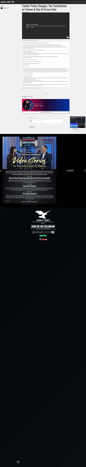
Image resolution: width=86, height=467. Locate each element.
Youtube (31, 96)
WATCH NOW (70, 170)
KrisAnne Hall (25, 96)
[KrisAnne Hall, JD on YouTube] (10, 8)
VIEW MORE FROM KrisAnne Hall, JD (45, 112)
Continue (77, 130)
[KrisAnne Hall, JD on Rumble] (12, 8)
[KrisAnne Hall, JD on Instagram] (11, 8)
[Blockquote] (41, 123)
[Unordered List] (39, 123)
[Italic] (34, 123)
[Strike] (37, 123)
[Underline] (36, 123)
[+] (46, 123)
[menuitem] (68, 2)
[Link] (43, 123)
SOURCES (2, 6)
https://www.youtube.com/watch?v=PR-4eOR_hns (34, 88)
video (28, 96)
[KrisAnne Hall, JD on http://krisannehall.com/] (13, 8)
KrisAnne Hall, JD (6, 8)
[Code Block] (42, 123)
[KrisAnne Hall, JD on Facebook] (9, 8)
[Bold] (33, 123)
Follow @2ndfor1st (43, 235)
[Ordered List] (38, 123)
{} (44, 123)
